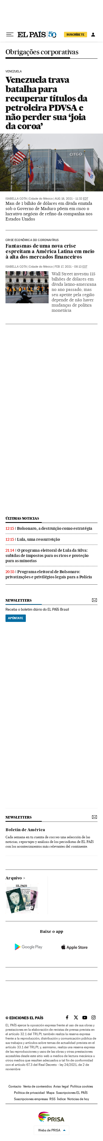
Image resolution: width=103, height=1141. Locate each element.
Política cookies (81, 1086)
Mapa (50, 1092)
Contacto (15, 1086)
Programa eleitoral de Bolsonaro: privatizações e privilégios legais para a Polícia (48, 574)
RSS (52, 1099)
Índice (61, 1099)
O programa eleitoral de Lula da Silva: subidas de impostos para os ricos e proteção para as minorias (47, 555)
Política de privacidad (29, 1092)
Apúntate (15, 618)
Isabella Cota (16, 198)
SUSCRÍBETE (75, 34)
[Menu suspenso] (9, 34)
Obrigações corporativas (41, 52)
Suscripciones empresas (31, 1099)
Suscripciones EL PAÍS (72, 1092)
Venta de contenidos (37, 1086)
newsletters (18, 600)
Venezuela (13, 71)
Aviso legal (61, 1086)
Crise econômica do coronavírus (32, 240)
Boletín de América (25, 830)
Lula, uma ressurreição (38, 539)
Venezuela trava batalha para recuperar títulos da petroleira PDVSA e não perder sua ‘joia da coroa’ (46, 102)
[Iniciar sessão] (93, 34)
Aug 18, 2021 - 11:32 (71, 198)
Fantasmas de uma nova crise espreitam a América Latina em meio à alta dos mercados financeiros (49, 252)
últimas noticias (22, 518)
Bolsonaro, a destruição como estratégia (54, 528)
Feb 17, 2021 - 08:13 (71, 266)
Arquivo (13, 878)
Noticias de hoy (78, 1099)
